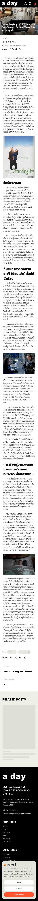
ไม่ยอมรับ (19, 888)
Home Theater (9, 42)
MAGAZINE (7, 839)
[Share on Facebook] (11, 657)
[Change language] (25, 3)
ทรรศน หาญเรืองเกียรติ (18, 45)
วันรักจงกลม (11, 652)
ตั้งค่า (27, 876)
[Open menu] (34, 3)
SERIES (5, 835)
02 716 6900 (11, 810)
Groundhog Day (24, 652)
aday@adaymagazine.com (20, 813)
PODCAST (6, 832)
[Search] (30, 3)
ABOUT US (6, 854)
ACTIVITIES (7, 842)
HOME (5, 826)
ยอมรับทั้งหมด (19, 895)
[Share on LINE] (20, 657)
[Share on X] (15, 657)
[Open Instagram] (25, 657)
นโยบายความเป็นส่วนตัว (11, 874)
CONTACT (6, 857)
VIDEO (5, 829)
